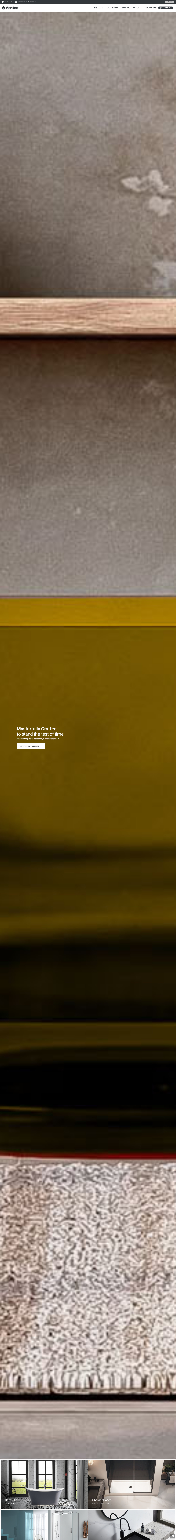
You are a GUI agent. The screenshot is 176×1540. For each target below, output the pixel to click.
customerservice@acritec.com (27, 2)
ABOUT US (125, 8)
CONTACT (137, 8)
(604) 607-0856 (9, 2)
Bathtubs (11, 1500)
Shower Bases (102, 1500)
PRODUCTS (98, 8)
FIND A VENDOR (112, 8)
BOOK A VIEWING (150, 8)
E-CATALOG (167, 8)
